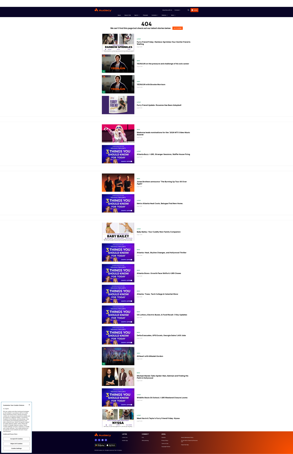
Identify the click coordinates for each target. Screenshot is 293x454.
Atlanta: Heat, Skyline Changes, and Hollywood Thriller (161, 252)
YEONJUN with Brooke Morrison (151, 84)
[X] (99, 440)
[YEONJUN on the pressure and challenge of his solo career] (118, 63)
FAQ (143, 437)
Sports (136, 15)
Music (119, 15)
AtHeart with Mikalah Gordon (150, 356)
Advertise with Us (167, 10)
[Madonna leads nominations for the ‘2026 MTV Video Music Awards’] (118, 133)
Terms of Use (164, 443)
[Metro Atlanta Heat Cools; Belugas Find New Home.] (118, 203)
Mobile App (125, 440)
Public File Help (185, 444)
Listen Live (124, 437)
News (138, 60)
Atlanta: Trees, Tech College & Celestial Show (157, 294)
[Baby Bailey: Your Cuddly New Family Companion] (118, 232)
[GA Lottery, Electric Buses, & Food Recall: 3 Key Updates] (118, 314)
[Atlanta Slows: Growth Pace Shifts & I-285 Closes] (118, 273)
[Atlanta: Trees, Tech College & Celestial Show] (118, 294)
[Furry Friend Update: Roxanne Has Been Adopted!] (118, 105)
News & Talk (128, 15)
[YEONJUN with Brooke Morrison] (118, 84)
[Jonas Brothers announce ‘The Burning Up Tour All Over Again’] (118, 182)
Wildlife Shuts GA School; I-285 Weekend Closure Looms (162, 397)
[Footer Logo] (107, 435)
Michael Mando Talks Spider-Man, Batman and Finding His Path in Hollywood (162, 376)
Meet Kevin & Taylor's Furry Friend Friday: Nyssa (158, 418)
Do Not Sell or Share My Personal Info (189, 441)
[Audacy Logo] (103, 10)
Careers (163, 437)
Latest (139, 39)
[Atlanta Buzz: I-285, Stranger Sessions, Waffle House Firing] (118, 154)
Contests (154, 15)
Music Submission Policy (187, 437)
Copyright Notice (165, 446)
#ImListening (145, 440)
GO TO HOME (178, 28)
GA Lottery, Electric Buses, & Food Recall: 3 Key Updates (162, 314)
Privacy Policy (164, 440)
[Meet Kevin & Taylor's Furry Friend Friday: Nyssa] (118, 418)
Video (138, 81)
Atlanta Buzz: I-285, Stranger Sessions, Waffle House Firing (163, 154)
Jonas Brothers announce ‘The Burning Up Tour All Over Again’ (162, 182)
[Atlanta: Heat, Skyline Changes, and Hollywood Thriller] (118, 252)
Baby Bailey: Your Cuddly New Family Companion (159, 232)
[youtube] (102, 440)
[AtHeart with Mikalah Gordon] (118, 356)
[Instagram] (106, 440)
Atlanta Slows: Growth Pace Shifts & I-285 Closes (159, 273)
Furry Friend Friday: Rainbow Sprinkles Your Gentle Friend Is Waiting (163, 43)
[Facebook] (96, 440)
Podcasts (145, 15)
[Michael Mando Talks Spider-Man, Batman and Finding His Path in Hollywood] (118, 377)
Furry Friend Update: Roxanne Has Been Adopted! (159, 105)
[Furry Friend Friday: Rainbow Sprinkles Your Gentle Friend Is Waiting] (118, 43)
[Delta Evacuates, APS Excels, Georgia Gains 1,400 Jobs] (118, 335)
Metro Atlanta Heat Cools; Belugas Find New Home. (160, 203)
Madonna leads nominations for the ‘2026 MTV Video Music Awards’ (163, 133)
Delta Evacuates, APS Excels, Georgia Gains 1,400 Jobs (161, 335)
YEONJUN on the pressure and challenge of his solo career (163, 63)
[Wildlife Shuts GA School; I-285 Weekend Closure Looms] (118, 397)
